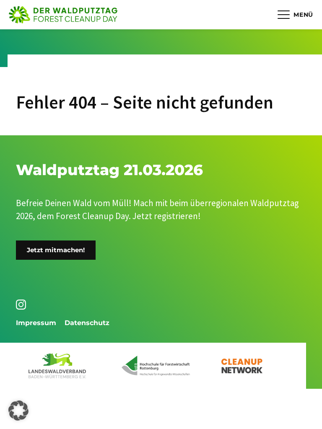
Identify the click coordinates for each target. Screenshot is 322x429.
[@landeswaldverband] (22, 305)
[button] (18, 410)
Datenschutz (87, 323)
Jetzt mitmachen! (56, 250)
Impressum (36, 323)
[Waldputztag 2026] (63, 14)
